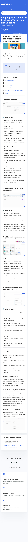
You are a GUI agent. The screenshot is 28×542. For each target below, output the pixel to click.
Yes (12, 463)
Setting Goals (17, 9)
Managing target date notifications (14, 90)
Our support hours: (8, 493)
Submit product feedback (10, 479)
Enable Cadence (9, 80)
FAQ (6, 93)
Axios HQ (3, 9)
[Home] (6, 4)
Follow (6, 29)
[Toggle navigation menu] (25, 4)
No (16, 463)
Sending (10, 9)
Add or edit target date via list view (14, 83)
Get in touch (6, 505)
